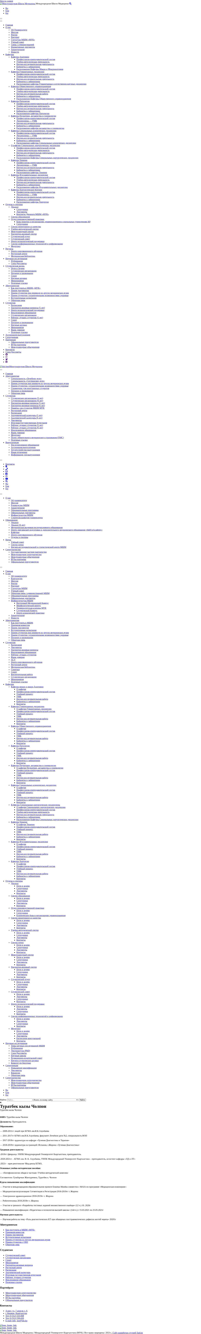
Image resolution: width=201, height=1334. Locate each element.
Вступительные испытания (23, 298)
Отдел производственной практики (27, 219)
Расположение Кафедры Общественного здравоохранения (43, 99)
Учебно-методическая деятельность (32, 62)
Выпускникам (12, 442)
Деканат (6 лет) (18, 525)
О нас (8, 27)
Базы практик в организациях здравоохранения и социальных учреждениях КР (53, 222)
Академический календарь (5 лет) (26, 415)
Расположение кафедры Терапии (31, 172)
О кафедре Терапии (25, 824)
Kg (6, 13)
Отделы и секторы (14, 204)
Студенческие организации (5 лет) (27, 398)
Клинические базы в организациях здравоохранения (40, 915)
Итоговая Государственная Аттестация (29, 423)
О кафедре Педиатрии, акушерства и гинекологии (39, 768)
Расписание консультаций (28, 1038)
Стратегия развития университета (27, 517)
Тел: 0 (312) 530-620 (14, 1318)
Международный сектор (22, 231)
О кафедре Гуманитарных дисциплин (34, 709)
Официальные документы (23, 513)
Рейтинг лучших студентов (23, 655)
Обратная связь (18, 300)
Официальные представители (25, 342)
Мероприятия (17, 281)
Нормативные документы (23, 47)
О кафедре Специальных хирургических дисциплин (35, 145)
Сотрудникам (11, 337)
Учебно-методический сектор (25, 229)
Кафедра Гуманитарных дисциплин (27, 71)
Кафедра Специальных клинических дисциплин (33, 131)
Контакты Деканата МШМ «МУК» (32, 214)
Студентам (10, 303)
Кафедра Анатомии (20, 57)
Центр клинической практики (30, 613)
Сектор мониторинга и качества (26, 226)
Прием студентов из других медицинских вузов (27, 1239)
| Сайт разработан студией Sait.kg (127, 1333)
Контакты (10, 349)
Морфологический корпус (28, 605)
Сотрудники (22, 209)
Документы (21, 212)
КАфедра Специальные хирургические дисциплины (35, 805)
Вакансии (15, 1073)
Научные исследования (16, 258)
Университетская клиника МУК (31, 608)
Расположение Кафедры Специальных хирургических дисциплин (47, 158)
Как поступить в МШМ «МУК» (26, 288)
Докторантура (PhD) (20, 1051)
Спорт (14, 276)
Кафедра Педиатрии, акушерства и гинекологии (33, 116)
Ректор (14, 35)
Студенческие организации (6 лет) (27, 400)
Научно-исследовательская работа (32, 94)
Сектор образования (20, 217)
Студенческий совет (20, 239)
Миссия (14, 32)
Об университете (19, 500)
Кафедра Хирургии (20, 861)
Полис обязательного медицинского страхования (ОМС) (37, 437)
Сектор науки (17, 544)
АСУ (13, 660)
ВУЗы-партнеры (18, 344)
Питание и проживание (22, 273)
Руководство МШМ (20, 505)
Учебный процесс (24, 694)
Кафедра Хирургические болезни (26, 190)
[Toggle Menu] (1, 369)
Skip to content (6, 1)
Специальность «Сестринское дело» (28, 381)
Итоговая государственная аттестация (23, 1275)
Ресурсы (9, 249)
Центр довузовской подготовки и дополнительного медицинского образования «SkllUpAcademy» (56, 530)
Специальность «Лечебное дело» (26, 378)
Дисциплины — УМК (26, 121)
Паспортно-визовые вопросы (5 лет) (28, 308)
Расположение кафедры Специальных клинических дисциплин (46, 143)
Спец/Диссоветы (19, 263)
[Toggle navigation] (1, 18)
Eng (7, 11)
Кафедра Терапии (19, 160)
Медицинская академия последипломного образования (36, 527)
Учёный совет (17, 542)
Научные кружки (19, 278)
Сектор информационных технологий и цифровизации (37, 244)
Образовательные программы (25, 510)
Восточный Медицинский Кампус (32, 603)
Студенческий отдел (20, 236)
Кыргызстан (16, 578)
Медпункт (16, 246)
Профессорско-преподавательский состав (35, 59)
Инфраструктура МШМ (22, 515)
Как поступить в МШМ (22, 623)
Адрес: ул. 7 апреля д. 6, (16, 1311)
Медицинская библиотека (23, 256)
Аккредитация (17, 49)
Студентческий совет (15, 1255)
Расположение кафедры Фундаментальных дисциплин (42, 187)
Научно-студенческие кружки (25, 1060)
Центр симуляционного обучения (26, 251)
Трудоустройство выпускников (25, 450)
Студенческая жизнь (14, 266)
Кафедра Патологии (20, 101)
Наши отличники (19, 452)
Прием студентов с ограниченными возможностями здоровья (39, 295)
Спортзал (15, 669)
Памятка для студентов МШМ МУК (27, 408)
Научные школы (18, 1055)
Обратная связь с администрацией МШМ (30, 593)
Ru (6, 8)
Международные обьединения (19, 1295)
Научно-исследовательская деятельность (35, 64)
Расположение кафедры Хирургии (32, 202)
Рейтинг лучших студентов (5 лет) (27, 317)
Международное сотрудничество (26, 554)
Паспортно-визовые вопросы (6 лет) (28, 405)
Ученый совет (17, 42)
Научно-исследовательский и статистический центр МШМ (38, 547)
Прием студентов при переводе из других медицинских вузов (40, 293)
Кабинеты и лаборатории (28, 67)
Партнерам (10, 340)
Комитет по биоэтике (21, 1063)
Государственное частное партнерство (29, 552)
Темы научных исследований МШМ (28, 1046)
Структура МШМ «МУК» (23, 40)
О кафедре (21, 689)
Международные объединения (25, 347)
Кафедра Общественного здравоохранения (31, 86)
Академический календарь (17, 1272)
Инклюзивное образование (23, 313)
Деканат (15, 207)
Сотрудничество (13, 549)
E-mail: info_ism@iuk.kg (16, 1321)
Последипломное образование (25, 445)
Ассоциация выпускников (17, 335)
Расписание (16, 305)
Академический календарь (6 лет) (26, 418)
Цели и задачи (23, 886)
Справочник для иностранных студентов (30, 388)
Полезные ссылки (19, 283)
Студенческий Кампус (26, 610)
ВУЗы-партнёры (13, 1298)
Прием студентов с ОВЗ (16, 1242)
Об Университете (19, 30)
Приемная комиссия (20, 625)
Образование (11, 520)
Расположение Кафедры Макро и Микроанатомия (39, 69)
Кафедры (9, 54)
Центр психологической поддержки (27, 241)
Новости (15, 52)
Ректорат (15, 37)
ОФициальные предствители (19, 1300)
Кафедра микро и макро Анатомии (27, 687)
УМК (18, 696)
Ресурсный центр (19, 253)
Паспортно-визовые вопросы (24, 650)
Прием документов (20, 290)
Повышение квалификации (24, 1068)
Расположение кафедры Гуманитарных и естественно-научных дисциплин (51, 84)
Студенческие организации (24, 271)
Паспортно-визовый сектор (24, 234)
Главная (9, 25)
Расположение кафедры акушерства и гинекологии (40, 128)
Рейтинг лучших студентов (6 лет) (27, 428)
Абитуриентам (12, 285)
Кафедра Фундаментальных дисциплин (29, 175)
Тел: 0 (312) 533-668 (14, 1316)
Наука (8, 540)
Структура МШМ (19, 588)
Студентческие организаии (18, 1258)
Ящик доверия (17, 330)
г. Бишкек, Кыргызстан (16, 1313)
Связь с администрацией (22, 44)
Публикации (17, 261)
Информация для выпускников (25, 455)
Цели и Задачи (17, 268)
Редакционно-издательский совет (26, 1058)
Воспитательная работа (22, 674)
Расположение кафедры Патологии (32, 113)
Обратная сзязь (12, 1244)
